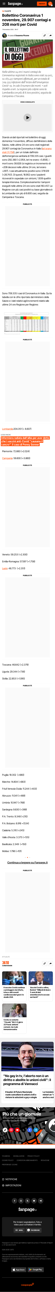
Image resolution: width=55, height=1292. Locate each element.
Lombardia (7, 428)
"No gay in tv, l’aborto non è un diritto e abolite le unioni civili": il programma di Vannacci (27, 1080)
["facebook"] (29, 1130)
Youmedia (6, 1156)
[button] (50, 35)
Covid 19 (8, 11)
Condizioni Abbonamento (27, 1160)
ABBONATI (42, 4)
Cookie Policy (7, 1160)
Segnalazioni (18, 1156)
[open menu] (3, 4)
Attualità (6, 957)
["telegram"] (35, 1130)
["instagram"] (11, 1130)
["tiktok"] (5, 1130)
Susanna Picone (22, 35)
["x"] (23, 1130)
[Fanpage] (28, 1210)
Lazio (4, 568)
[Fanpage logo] (15, 3)
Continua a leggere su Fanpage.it (27, 862)
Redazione (45, 1160)
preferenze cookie (9, 1165)
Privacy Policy (34, 1156)
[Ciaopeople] (27, 1285)
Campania (7, 458)
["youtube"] (17, 1130)
